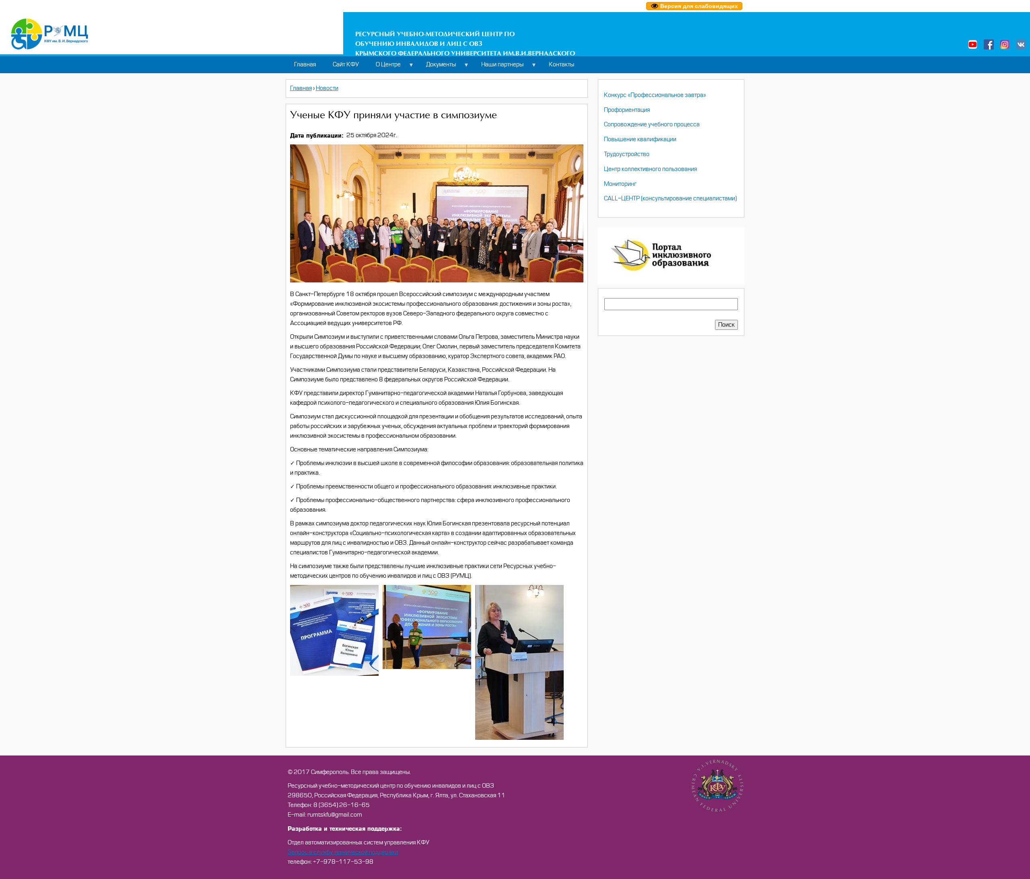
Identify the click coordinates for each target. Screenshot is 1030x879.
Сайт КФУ (346, 64)
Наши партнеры (498, 67)
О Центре (384, 67)
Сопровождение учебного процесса (652, 124)
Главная (305, 64)
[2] (334, 674)
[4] (519, 738)
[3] (427, 667)
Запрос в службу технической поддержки (343, 852)
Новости (327, 88)
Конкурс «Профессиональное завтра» (655, 95)
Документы (437, 67)
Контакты (561, 64)
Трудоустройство (626, 154)
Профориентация (627, 110)
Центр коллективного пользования (650, 169)
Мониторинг (620, 184)
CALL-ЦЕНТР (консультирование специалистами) (670, 198)
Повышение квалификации (640, 139)
